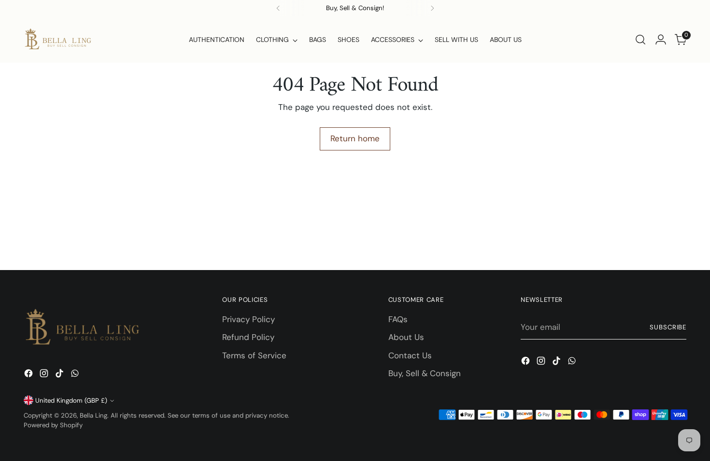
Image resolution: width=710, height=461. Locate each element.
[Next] (432, 8)
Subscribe (668, 327)
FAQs (398, 319)
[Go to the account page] (660, 39)
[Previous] (278, 8)
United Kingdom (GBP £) (71, 400)
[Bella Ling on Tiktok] (60, 375)
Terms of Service (254, 355)
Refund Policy (248, 337)
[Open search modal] (640, 39)
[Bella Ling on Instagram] (45, 375)
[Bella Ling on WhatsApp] (76, 375)
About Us (406, 337)
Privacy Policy (248, 319)
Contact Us (410, 355)
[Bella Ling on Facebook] (29, 375)
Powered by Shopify (53, 425)
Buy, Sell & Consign (424, 373)
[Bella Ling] (57, 39)
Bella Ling (93, 415)
